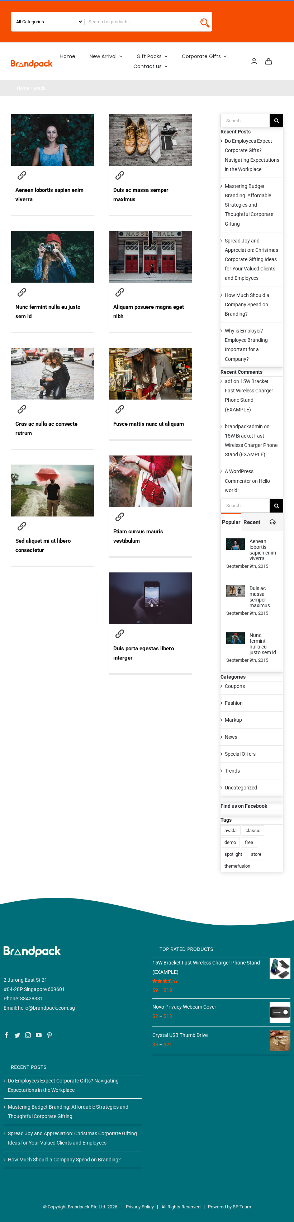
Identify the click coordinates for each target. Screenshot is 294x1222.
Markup (233, 720)
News (231, 737)
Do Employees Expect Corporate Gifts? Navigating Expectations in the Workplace (63, 1085)
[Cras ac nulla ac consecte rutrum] (52, 424)
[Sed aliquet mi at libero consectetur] (52, 541)
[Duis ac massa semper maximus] (150, 190)
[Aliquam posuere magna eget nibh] (150, 307)
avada (230, 830)
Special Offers (240, 754)
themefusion (237, 866)
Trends (232, 771)
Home (23, 88)
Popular (231, 522)
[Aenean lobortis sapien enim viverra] (52, 190)
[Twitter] (17, 1035)
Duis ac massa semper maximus (119, 175)
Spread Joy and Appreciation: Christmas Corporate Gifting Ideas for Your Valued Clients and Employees (251, 259)
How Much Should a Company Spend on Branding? (247, 304)
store (256, 854)
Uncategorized (241, 788)
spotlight (233, 854)
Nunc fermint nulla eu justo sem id (21, 292)
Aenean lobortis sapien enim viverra (21, 175)
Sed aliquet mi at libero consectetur (21, 526)
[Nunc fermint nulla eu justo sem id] (52, 307)
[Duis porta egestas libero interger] (150, 648)
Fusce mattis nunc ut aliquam (119, 409)
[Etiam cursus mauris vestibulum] (150, 531)
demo (230, 842)
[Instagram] (28, 1035)
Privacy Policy (140, 1206)
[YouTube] (39, 1035)
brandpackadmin (244, 426)
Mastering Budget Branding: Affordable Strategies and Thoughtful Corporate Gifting (249, 205)
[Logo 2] (32, 62)
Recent (251, 522)
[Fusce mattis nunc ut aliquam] (150, 419)
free (249, 842)
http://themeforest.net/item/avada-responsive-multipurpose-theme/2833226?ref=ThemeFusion (119, 517)
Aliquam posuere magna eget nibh (119, 292)
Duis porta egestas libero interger (119, 634)
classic (253, 830)
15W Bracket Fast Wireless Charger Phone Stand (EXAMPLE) (251, 445)
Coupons (235, 686)
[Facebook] (6, 1035)
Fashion (234, 703)
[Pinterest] (49, 1035)
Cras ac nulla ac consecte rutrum (21, 409)
